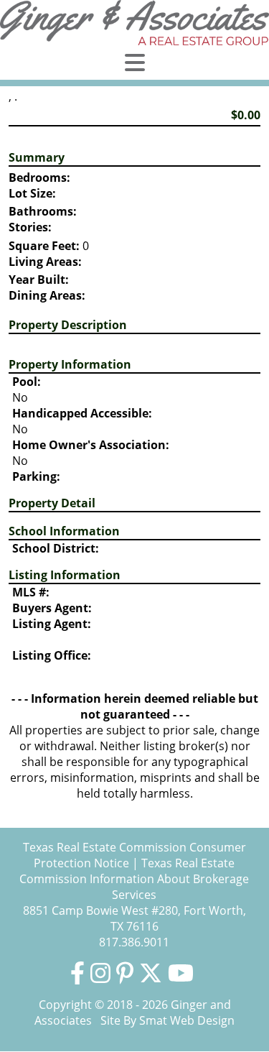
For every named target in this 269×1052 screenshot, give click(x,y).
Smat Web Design (187, 1020)
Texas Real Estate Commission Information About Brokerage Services (134, 879)
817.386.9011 (134, 942)
